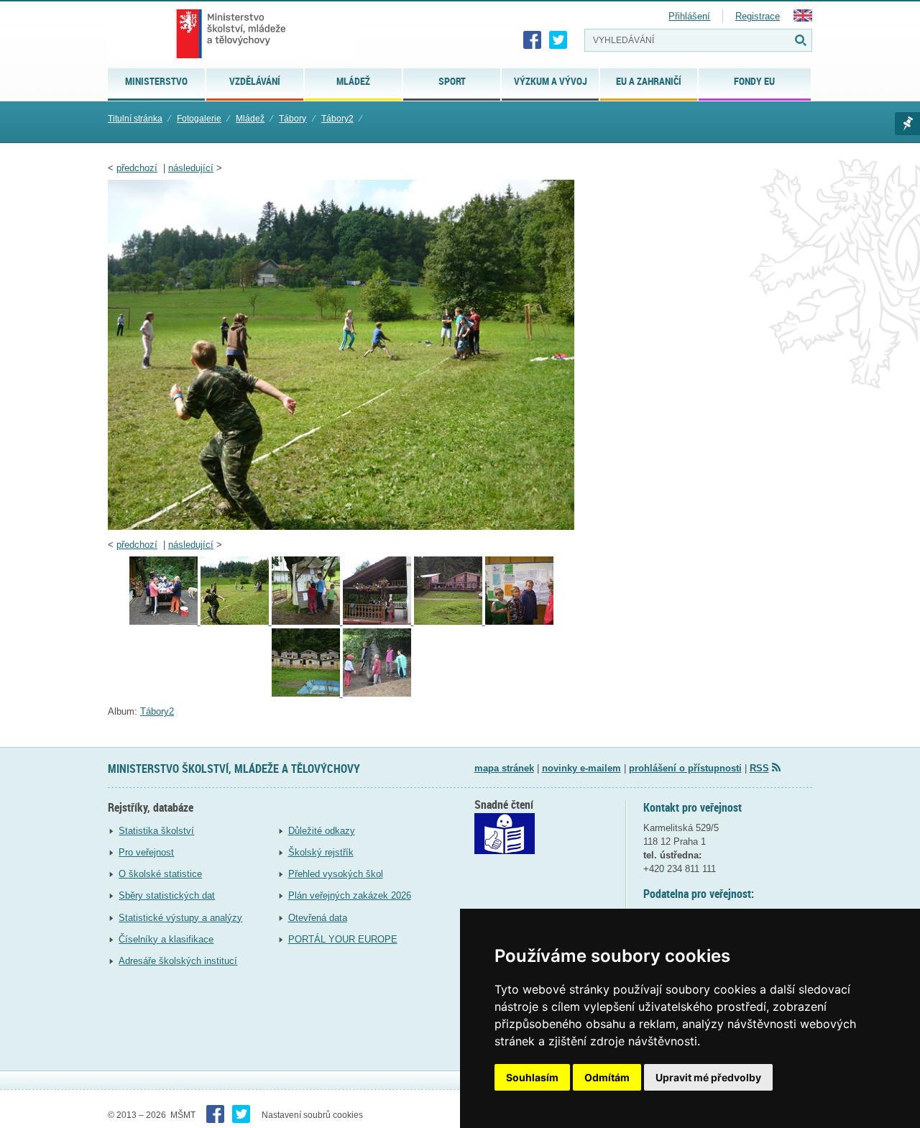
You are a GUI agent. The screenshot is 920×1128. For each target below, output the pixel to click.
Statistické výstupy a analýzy (180, 917)
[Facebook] (532, 40)
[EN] (803, 18)
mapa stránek (504, 768)
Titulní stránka (135, 119)
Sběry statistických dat (167, 895)
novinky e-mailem (581, 768)
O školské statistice (160, 873)
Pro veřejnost (146, 852)
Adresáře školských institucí (178, 960)
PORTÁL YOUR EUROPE (342, 939)
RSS (759, 768)
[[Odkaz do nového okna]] (504, 850)
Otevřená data (317, 917)
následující (190, 167)
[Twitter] (558, 40)
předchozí (136, 167)
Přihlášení (689, 16)
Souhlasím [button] (532, 1077)
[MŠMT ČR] (231, 33)
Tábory (292, 119)
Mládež (250, 119)
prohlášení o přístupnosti (685, 768)
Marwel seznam (907, 123)
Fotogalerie (199, 119)
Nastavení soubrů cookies (312, 1115)
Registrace (757, 16)
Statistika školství (156, 830)
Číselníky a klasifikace (166, 939)
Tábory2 (337, 119)
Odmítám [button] (607, 1077)
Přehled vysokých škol (335, 873)
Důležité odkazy (321, 830)
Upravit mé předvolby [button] (708, 1077)
